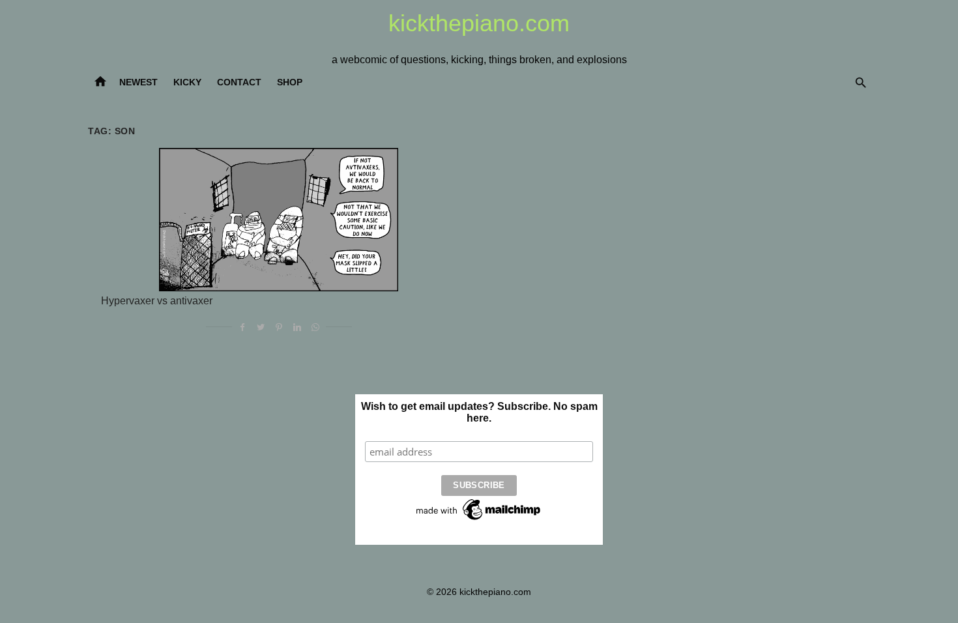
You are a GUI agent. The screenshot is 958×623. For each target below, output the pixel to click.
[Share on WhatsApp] (315, 326)
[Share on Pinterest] (279, 326)
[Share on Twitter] (261, 326)
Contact (239, 82)
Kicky (187, 82)
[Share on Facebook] (242, 326)
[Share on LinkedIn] (297, 326)
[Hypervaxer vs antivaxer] (278, 219)
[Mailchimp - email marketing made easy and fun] (479, 520)
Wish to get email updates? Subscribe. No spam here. (479, 412)
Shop (289, 82)
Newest (138, 82)
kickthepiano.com (479, 23)
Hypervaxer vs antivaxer (156, 300)
